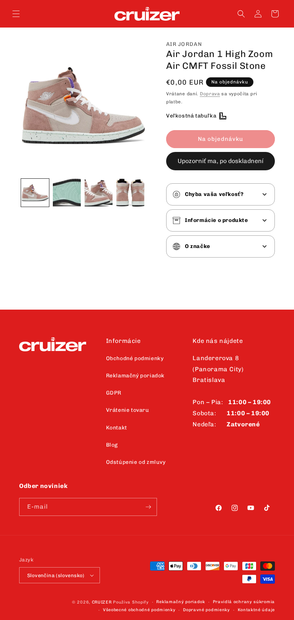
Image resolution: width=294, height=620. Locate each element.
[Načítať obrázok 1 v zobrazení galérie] (35, 193)
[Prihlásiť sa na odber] (148, 507)
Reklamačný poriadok (135, 375)
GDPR (113, 393)
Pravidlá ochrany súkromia (244, 601)
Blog (112, 445)
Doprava (210, 93)
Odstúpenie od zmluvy (136, 462)
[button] (16, 13)
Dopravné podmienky (206, 609)
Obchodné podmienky (135, 358)
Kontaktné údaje (256, 609)
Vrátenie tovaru (127, 410)
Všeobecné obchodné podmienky (139, 609)
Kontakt (116, 427)
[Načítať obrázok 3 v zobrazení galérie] (99, 193)
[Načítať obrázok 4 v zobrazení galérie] (130, 193)
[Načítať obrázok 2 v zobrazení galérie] (67, 193)
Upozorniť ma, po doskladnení (220, 161)
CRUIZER (102, 602)
